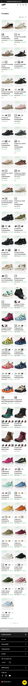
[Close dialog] (25, 321)
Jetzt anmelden (14, 363)
